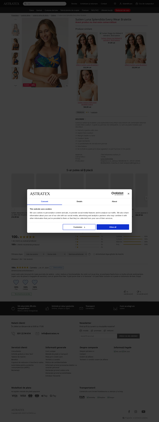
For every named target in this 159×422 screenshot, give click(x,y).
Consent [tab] (44, 201)
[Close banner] (128, 194)
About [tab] (114, 201)
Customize (77, 227)
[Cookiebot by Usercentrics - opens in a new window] (113, 193)
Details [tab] (79, 201)
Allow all (112, 227)
